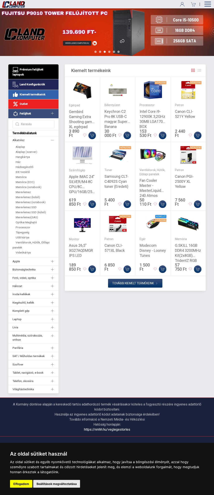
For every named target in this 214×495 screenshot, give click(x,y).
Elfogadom (21, 484)
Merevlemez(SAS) (27, 217)
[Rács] (193, 70)
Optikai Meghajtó (26, 222)
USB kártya (22, 237)
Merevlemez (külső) (28, 197)
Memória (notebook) (28, 187)
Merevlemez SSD (26, 207)
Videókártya (23, 252)
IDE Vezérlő (23, 172)
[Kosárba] (92, 135)
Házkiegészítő (24, 167)
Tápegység (22, 232)
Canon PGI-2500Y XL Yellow (184, 181)
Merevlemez (23, 192)
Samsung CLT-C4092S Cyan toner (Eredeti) (116, 181)
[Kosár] (192, 4)
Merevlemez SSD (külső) (31, 212)
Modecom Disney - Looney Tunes (153, 250)
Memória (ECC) (25, 182)
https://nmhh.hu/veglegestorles (107, 429)
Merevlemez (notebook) (31, 202)
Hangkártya (23, 157)
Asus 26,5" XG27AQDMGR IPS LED (81, 250)
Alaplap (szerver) (26, 151)
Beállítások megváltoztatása (57, 484)
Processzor (23, 227)
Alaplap (20, 146)
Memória (21, 177)
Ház (18, 162)
